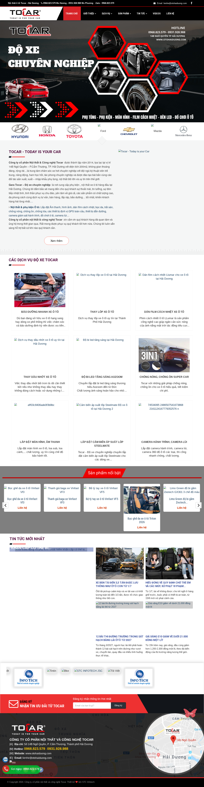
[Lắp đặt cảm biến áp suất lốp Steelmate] (101, 420)
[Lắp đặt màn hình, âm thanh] (39, 420)
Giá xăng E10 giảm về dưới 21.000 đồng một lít (167, 638)
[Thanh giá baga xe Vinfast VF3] (22, 490)
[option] (22, 498)
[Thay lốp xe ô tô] (101, 290)
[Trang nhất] (26, 13)
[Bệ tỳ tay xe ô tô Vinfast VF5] (62, 490)
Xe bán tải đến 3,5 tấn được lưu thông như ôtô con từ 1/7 (117, 584)
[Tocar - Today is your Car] (134, 151)
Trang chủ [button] (71, 13)
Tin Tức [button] (141, 13)
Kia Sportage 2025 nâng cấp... (181, 500)
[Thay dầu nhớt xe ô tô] (39, 355)
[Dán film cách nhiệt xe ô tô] (164, 290)
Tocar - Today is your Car (35, 152)
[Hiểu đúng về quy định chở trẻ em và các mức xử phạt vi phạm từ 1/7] (170, 563)
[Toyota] (74, 130)
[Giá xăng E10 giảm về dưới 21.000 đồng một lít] (170, 617)
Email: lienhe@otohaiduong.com (172, 3)
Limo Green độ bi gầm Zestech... (141, 500)
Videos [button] (156, 13)
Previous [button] (5, 505)
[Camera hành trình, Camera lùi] (164, 420)
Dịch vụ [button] (106, 13)
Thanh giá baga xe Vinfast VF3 (22, 500)
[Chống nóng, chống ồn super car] (164, 355)
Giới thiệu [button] (89, 13)
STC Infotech (88, 782)
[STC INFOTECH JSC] (76, 668)
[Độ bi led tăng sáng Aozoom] (101, 355)
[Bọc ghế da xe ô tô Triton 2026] (102, 500)
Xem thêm (56, 241)
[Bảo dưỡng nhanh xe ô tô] (39, 290)
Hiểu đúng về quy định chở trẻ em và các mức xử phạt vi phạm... (168, 584)
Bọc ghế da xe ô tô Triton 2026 (102, 520)
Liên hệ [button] (170, 13)
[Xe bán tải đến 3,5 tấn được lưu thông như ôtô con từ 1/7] (120, 563)
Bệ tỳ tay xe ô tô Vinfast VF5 (62, 499)
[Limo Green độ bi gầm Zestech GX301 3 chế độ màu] (142, 490)
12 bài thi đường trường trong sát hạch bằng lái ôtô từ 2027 (119, 638)
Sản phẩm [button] (123, 13)
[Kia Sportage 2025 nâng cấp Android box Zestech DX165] (182, 490)
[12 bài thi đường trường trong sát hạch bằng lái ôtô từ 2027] (120, 617)
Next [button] (199, 505)
